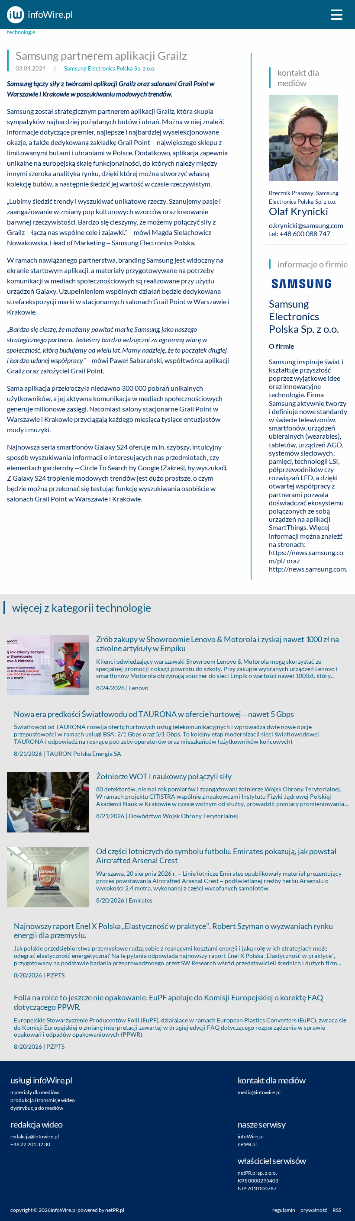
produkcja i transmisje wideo (42, 1100)
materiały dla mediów (34, 1092)
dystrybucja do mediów (36, 1108)
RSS (336, 1210)
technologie (21, 32)
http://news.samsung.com (307, 569)
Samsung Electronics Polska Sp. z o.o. (109, 68)
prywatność (313, 1210)
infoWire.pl (64, 1210)
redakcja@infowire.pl (34, 1136)
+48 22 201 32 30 (30, 1144)
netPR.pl (114, 1210)
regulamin (283, 1210)
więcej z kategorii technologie (81, 607)
